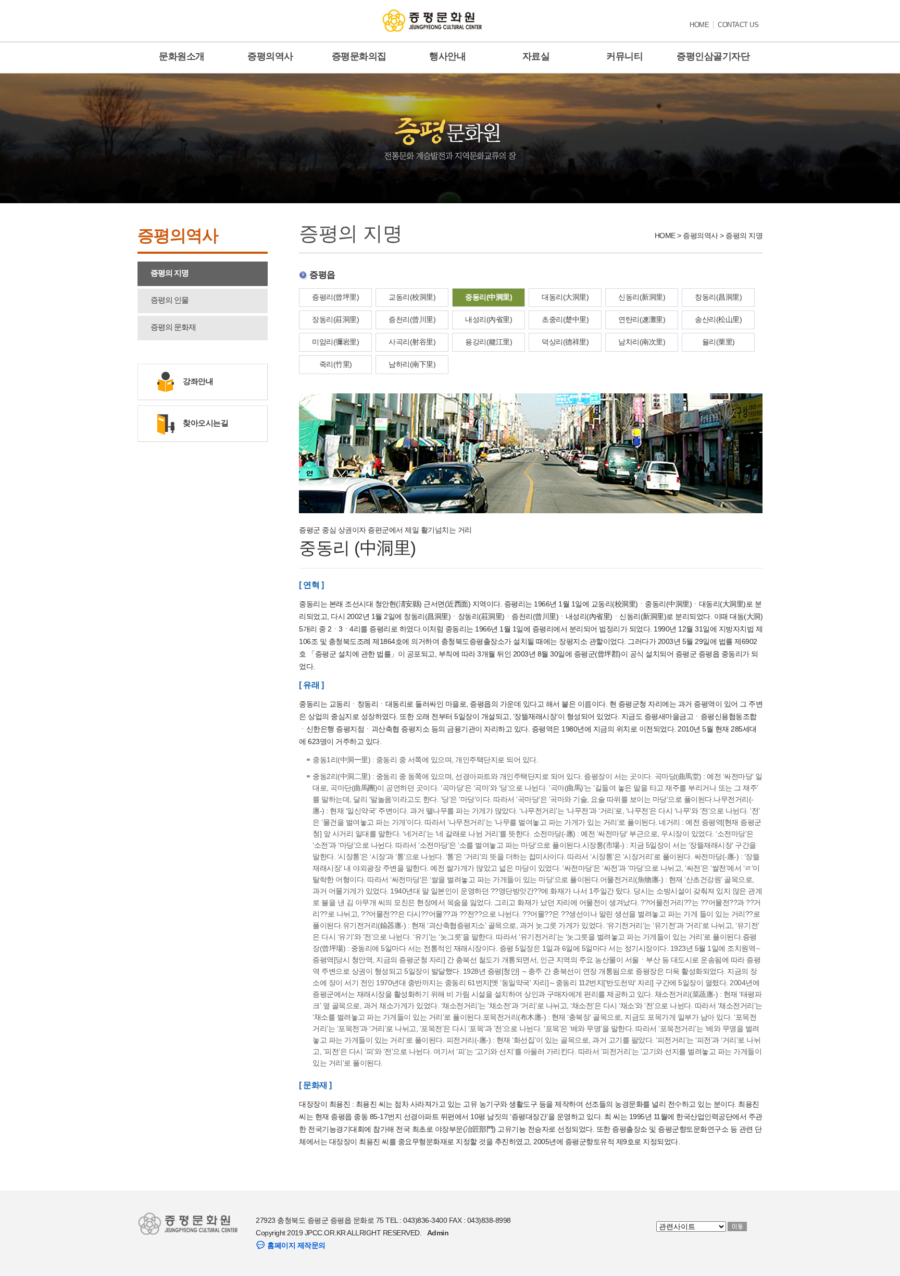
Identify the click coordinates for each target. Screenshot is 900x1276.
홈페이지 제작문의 (296, 1245)
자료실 (536, 56)
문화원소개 (182, 56)
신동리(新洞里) (641, 297)
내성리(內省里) (488, 319)
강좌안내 (198, 381)
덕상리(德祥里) (565, 342)
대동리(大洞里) (565, 297)
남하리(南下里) (412, 364)
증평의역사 (270, 56)
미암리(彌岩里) (335, 342)
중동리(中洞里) (488, 297)
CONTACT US (738, 25)
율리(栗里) (718, 342)
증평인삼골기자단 (713, 56)
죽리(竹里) (335, 364)
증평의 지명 (170, 272)
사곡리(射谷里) (412, 342)
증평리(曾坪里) (335, 297)
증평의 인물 (170, 299)
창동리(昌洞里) (718, 297)
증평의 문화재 (173, 327)
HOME (699, 25)
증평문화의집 (359, 56)
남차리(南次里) (641, 342)
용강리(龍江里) (488, 342)
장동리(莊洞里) (335, 319)
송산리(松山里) (718, 319)
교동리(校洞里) (412, 297)
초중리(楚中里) (565, 319)
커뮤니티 (624, 56)
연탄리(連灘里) (641, 319)
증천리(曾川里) (412, 319)
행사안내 (447, 56)
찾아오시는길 (205, 422)
